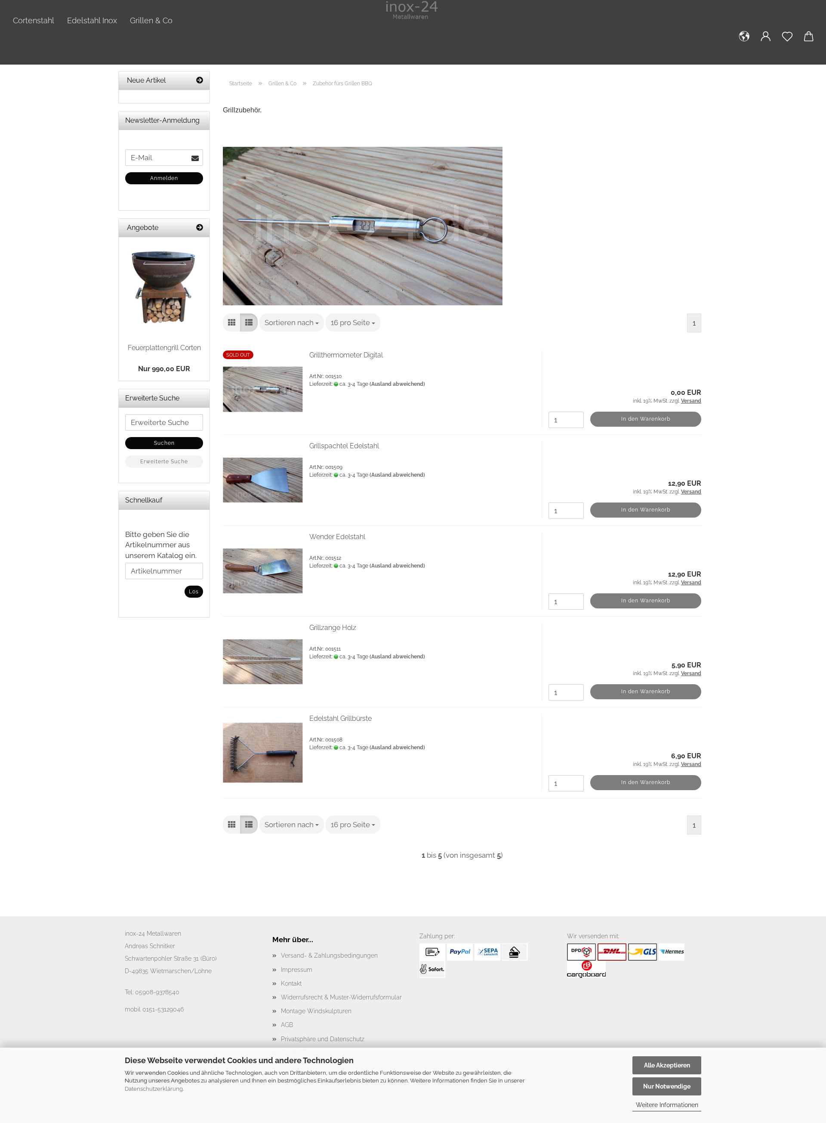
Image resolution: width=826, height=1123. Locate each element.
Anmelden (164, 178)
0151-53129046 (163, 1009)
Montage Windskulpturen (316, 1011)
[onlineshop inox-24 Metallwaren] (413, 11)
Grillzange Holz (332, 628)
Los (194, 592)
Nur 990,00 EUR (164, 369)
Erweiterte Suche (164, 462)
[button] (744, 43)
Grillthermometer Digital (346, 355)
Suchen (164, 443)
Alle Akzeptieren (667, 1065)
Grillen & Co (151, 20)
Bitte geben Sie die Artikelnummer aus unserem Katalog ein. (161, 545)
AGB (287, 1024)
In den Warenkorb (645, 419)
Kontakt (291, 983)
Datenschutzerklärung (154, 1089)
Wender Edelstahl (337, 537)
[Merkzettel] (787, 43)
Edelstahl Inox (92, 20)
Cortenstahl (33, 20)
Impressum (296, 969)
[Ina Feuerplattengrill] (164, 286)
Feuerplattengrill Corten (164, 348)
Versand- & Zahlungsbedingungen (329, 955)
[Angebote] (199, 228)
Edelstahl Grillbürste (340, 718)
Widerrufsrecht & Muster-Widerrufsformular (341, 997)
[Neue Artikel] (199, 81)
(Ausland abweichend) (397, 384)
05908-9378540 (157, 992)
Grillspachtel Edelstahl (344, 446)
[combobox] (291, 322)
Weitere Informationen (667, 1104)
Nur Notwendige (666, 1086)
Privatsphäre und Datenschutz (322, 1039)
